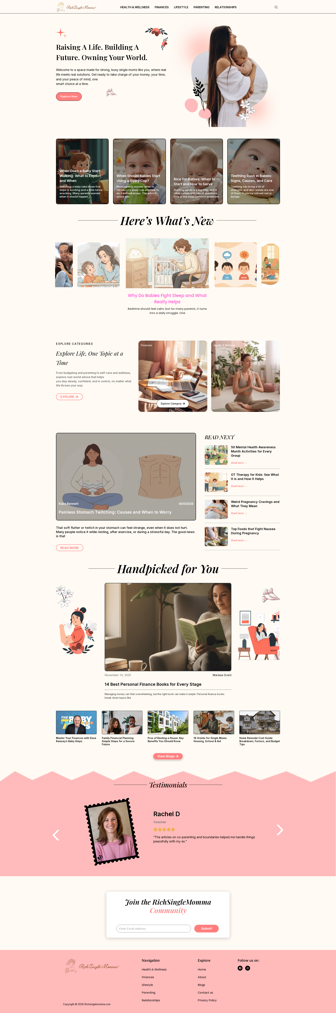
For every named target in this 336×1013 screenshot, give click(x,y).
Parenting (201, 7)
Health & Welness (224, 345)
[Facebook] (240, 968)
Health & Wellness (134, 7)
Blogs (201, 985)
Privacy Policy (207, 1000)
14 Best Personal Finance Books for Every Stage (153, 684)
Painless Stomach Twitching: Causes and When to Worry (115, 512)
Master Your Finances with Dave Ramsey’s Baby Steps (76, 740)
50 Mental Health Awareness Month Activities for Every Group (253, 451)
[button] (57, 275)
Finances (162, 7)
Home (202, 969)
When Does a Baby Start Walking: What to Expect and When (80, 176)
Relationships (226, 7)
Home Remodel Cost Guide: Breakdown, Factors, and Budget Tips (259, 741)
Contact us (205, 993)
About (202, 977)
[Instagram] (247, 968)
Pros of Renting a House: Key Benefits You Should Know (166, 740)
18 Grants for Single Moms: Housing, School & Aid (210, 740)
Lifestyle (181, 7)
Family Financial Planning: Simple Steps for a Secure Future (118, 741)
